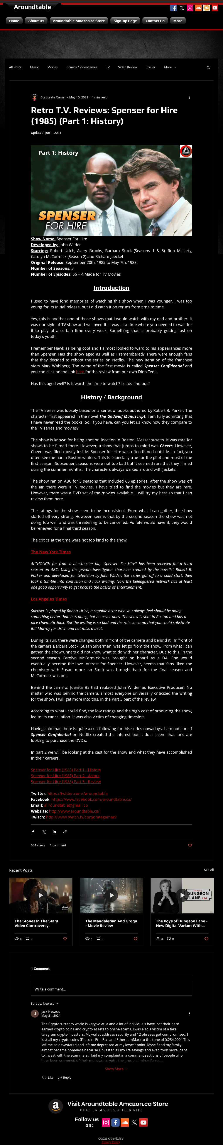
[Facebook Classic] (115, 1122)
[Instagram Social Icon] (190, 8)
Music (34, 67)
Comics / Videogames (81, 67)
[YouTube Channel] (215, 8)
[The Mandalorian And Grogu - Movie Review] (111, 895)
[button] (208, 67)
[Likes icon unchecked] (44, 1077)
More (168, 67)
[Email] (206, 8)
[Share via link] (65, 832)
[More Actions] (189, 1013)
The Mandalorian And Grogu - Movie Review (111, 923)
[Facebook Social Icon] (173, 8)
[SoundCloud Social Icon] (198, 8)
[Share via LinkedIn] (54, 832)
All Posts (15, 67)
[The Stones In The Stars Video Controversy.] (40, 895)
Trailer (150, 67)
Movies (52, 67)
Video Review (127, 67)
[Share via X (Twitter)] (44, 832)
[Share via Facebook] (33, 832)
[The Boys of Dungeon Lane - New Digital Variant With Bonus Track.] (182, 895)
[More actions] (189, 97)
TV (108, 67)
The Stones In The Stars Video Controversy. (36, 923)
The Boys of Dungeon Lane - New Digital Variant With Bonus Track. (182, 923)
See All (209, 870)
